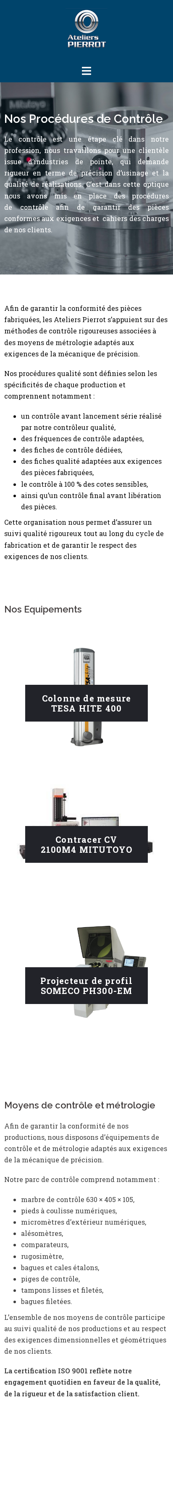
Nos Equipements (43, 609)
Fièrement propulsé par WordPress (60, 1459)
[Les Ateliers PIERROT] (86, 32)
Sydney (18, 1473)
